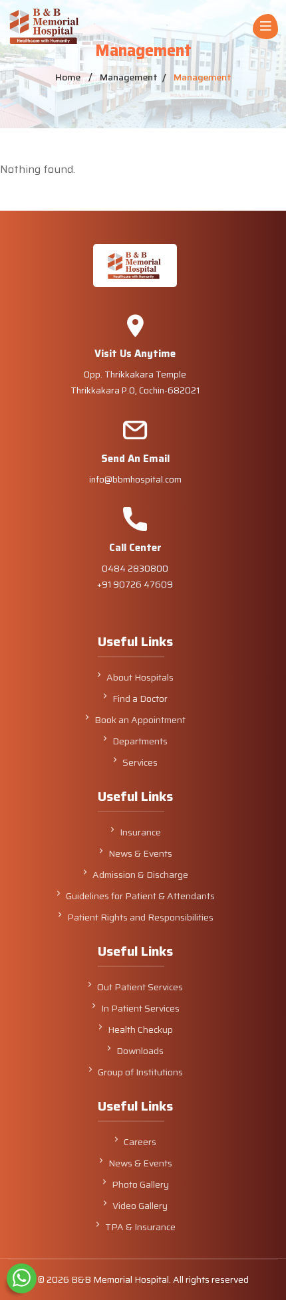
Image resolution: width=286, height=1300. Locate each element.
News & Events (140, 853)
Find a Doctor (140, 698)
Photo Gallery (140, 1184)
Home (67, 77)
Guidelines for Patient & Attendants (140, 896)
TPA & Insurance (140, 1227)
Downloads (140, 1050)
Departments (140, 741)
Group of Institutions (140, 1072)
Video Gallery (140, 1205)
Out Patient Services (140, 987)
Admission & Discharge (140, 874)
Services (140, 762)
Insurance (140, 832)
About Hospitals (140, 677)
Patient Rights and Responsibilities (140, 917)
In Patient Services (140, 1008)
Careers (140, 1142)
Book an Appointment (140, 719)
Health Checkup (140, 1029)
